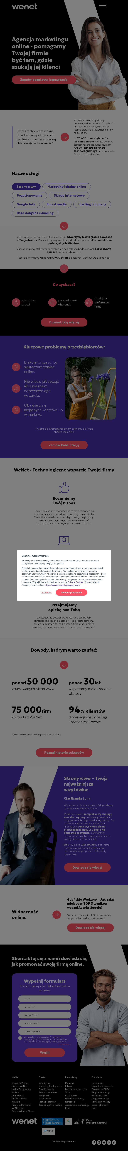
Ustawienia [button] (46, 592)
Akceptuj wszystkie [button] (71, 592)
